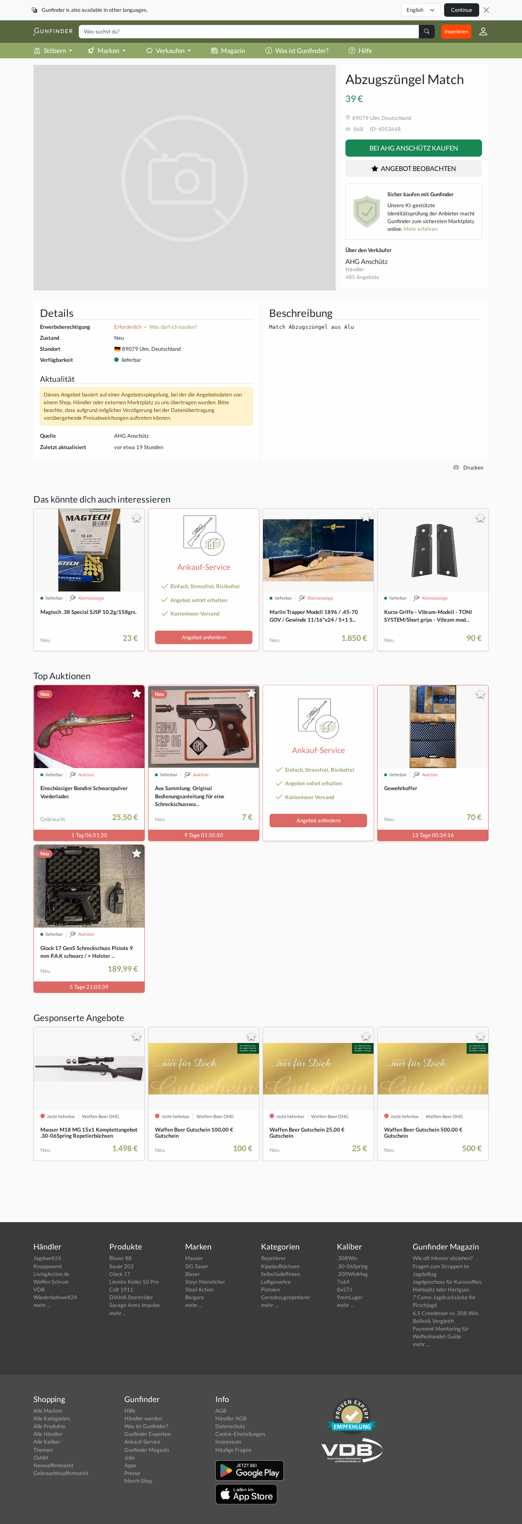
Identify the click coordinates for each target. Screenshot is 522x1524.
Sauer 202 (121, 1266)
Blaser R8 (120, 1258)
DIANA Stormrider (131, 1297)
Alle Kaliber (46, 1441)
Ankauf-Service (142, 1441)
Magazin (233, 50)
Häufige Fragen (233, 1449)
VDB (38, 1289)
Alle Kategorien (51, 1418)
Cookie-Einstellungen (240, 1434)
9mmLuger (350, 1297)
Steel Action (199, 1289)
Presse (132, 1473)
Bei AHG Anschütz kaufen (413, 148)
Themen (43, 1449)
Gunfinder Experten (147, 1434)
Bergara (194, 1297)
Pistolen (270, 1289)
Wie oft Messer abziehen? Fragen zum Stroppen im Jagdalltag (443, 1266)
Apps (130, 1465)
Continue (461, 10)
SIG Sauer (196, 1266)
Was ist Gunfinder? (301, 50)
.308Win (347, 1258)
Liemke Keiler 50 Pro (134, 1281)
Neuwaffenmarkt (53, 1465)
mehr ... (42, 1305)
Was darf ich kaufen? (173, 326)
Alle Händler (47, 1434)
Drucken (472, 467)
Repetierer (273, 1258)
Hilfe (365, 50)
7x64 (343, 1281)
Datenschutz (230, 1426)
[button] (480, 31)
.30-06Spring (352, 1266)
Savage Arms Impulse (134, 1305)
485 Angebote (362, 277)
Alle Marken (47, 1410)
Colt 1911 (121, 1289)
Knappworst (47, 1266)
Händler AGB (230, 1418)
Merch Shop (138, 1480)
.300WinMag (352, 1274)
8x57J (344, 1289)
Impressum (228, 1441)
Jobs (129, 1457)
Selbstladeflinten (280, 1274)
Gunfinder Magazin (146, 1449)
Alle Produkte (49, 1426)
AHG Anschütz (366, 261)
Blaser (192, 1274)
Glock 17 (119, 1274)
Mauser (194, 1258)
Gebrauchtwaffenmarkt (60, 1473)
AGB (220, 1410)
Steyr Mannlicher (205, 1281)
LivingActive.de (51, 1274)
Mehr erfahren (421, 229)
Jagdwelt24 (47, 1258)
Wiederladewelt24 (55, 1297)
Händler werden (143, 1418)
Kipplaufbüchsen (280, 1266)
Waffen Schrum (51, 1281)
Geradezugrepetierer (285, 1297)
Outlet (41, 1457)
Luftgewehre (276, 1281)
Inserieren (456, 31)
